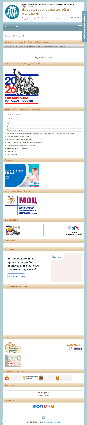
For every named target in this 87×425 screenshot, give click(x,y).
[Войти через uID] (34, 406)
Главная (7, 36)
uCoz (59, 422)
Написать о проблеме (16, 276)
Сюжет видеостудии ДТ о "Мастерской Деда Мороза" (28, 42)
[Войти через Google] (49, 406)
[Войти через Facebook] (41, 406)
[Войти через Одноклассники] (52, 406)
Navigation (11, 27)
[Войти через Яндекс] (45, 406)
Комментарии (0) (60, 46)
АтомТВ (14, 46)
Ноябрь (18, 36)
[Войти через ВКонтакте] (38, 406)
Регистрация (41, 59)
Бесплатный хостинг (50, 422)
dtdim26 (39, 46)
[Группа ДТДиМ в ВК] (43, 418)
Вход (48, 59)
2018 (13, 36)
